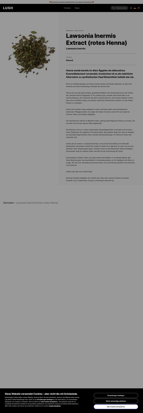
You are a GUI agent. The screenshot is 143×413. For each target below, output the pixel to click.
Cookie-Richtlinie (55, 406)
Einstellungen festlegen (115, 395)
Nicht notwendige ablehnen (116, 401)
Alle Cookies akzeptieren (116, 407)
